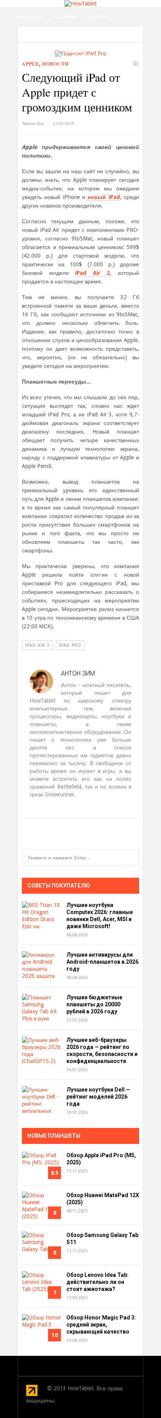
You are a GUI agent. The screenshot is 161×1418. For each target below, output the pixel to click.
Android (49, 56)
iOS (22, 56)
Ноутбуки (31, 36)
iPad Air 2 (92, 273)
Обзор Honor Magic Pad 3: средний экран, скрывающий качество (101, 1324)
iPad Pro (70, 645)
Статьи (98, 16)
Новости (30, 16)
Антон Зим (33, 123)
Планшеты (71, 36)
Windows (85, 56)
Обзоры (66, 16)
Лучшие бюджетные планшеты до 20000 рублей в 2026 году (94, 1004)
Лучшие (109, 36)
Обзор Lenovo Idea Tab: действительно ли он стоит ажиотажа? (97, 1282)
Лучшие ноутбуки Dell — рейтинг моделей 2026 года (98, 1096)
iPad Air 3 (37, 645)
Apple (30, 64)
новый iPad (104, 197)
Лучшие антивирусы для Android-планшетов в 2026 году (102, 962)
